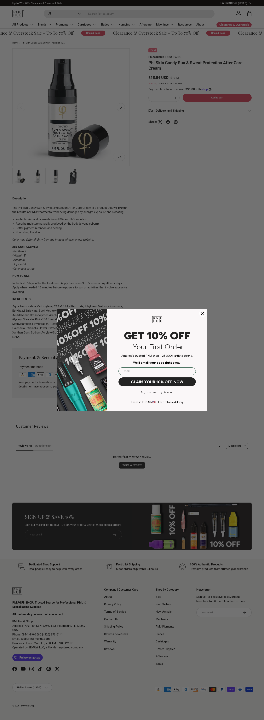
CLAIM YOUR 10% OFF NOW (157, 382)
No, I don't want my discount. (157, 392)
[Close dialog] (203, 313)
